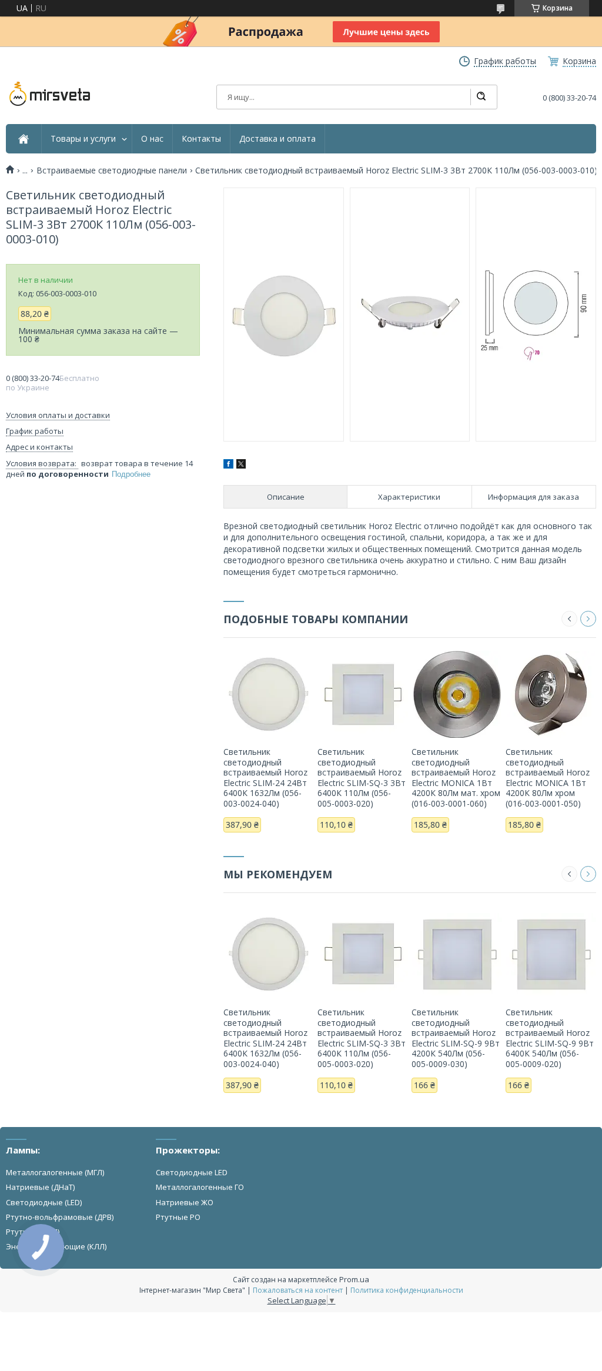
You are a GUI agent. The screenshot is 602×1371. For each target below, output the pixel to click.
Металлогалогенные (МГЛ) (55, 1172)
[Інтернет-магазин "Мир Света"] (50, 94)
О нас (152, 138)
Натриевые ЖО (184, 1202)
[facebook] (228, 465)
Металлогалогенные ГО (200, 1187)
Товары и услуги (83, 138)
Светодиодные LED (192, 1172)
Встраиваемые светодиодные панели (111, 170)
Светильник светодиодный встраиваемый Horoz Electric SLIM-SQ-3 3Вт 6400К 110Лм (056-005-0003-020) (361, 777)
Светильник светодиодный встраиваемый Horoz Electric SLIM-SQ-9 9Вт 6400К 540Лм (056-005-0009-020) (550, 1037)
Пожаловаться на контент (298, 1290)
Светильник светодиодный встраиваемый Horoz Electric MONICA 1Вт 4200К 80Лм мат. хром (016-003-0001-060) (456, 777)
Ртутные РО (178, 1217)
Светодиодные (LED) (44, 1202)
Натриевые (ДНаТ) (40, 1187)
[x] (241, 465)
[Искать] (480, 97)
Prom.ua (354, 1279)
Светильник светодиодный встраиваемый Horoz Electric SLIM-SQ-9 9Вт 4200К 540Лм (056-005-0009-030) (456, 1037)
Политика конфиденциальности (406, 1290)
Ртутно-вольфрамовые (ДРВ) (59, 1217)
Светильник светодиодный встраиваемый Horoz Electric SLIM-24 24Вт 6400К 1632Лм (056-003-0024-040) (265, 777)
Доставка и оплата (277, 138)
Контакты (201, 138)
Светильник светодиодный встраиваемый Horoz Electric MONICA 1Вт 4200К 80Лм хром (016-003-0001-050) (548, 777)
